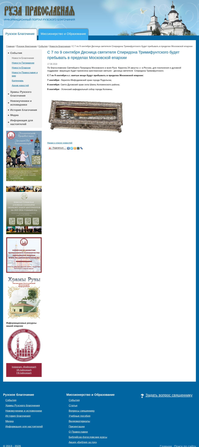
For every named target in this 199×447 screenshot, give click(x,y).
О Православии (78, 431)
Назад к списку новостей (59, 143)
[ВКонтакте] (68, 148)
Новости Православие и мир (25, 74)
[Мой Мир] (78, 148)
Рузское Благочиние (20, 33)
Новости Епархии (21, 67)
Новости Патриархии (23, 62)
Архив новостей (20, 85)
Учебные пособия (79, 415)
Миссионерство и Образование (63, 33)
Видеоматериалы (79, 421)
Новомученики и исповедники (21, 102)
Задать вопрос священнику (169, 395)
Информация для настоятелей (21, 122)
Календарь (17, 80)
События (43, 46)
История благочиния (23, 110)
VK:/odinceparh (24, 370)
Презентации (77, 426)
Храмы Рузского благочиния (20, 93)
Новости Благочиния (59, 46)
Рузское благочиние (26, 46)
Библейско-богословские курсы (88, 437)
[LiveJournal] (81, 148)
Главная (10, 46)
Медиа (14, 115)
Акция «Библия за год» (83, 442)
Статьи (73, 405)
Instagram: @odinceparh (24, 367)
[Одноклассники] (75, 148)
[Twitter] (71, 148)
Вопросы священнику (82, 410)
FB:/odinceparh (24, 373)
